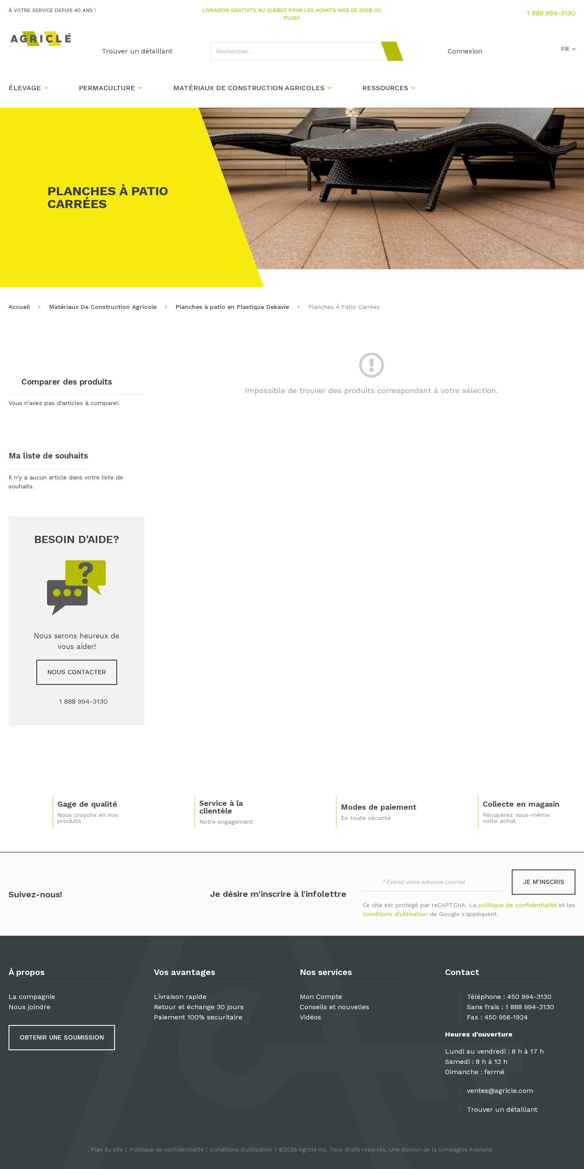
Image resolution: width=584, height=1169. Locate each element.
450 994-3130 (529, 997)
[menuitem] (137, 51)
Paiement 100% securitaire (198, 1017)
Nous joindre (29, 1007)
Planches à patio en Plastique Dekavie (232, 306)
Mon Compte (321, 997)
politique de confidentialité (517, 905)
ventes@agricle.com (500, 1091)
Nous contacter (76, 672)
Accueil (19, 306)
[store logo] (41, 38)
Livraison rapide (180, 997)
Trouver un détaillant (502, 1109)
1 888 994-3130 (551, 13)
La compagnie (32, 997)
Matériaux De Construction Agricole (102, 306)
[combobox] (303, 51)
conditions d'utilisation (395, 914)
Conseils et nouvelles (334, 1007)
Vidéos (310, 1017)
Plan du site (107, 1149)
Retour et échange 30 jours (199, 1007)
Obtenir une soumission (62, 1037)
